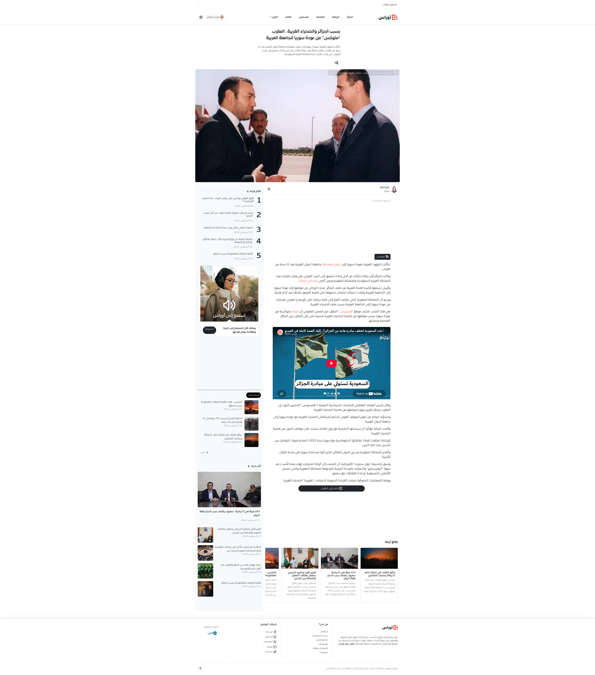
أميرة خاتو (384, 187)
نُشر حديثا (256, 466)
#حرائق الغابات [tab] (253, 395)
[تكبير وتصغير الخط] (269, 189)
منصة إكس (268, 642)
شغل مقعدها (331, 264)
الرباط (295, 311)
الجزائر (350, 17)
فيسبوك (269, 632)
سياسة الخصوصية (320, 636)
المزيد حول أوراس (346, 644)
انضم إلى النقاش (330, 488)
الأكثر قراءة (255, 191)
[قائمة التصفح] (201, 17)
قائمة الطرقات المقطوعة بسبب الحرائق (241, 583)
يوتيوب (270, 647)
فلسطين (304, 17)
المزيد (203, 452)
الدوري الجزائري (213, 17)
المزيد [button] (275, 17)
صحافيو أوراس (322, 640)
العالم (288, 17)
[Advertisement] (331, 229)
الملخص (381, 256)
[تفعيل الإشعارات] (199, 3)
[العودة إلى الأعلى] (200, 668)
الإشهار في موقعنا (320, 648)
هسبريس (345, 311)
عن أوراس (324, 631)
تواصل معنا (323, 644)
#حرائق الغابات (389, 4)
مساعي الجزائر (308, 281)
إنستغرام (269, 637)
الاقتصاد (320, 17)
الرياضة (335, 17)
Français (324, 652)
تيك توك (269, 652)
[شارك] (336, 63)
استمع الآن (209, 329)
